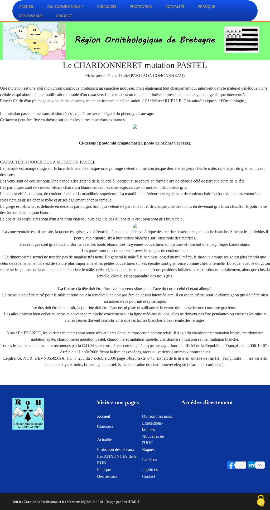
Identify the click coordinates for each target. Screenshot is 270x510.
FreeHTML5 (130, 502)
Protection (141, 7)
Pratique (206, 7)
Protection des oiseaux (115, 449)
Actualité (175, 7)
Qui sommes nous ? (65, 7)
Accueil (26, 7)
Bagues (148, 449)
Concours (107, 7)
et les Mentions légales (75, 502)
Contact (64, 16)
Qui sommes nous (157, 416)
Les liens (149, 459)
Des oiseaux (31, 16)
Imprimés (150, 469)
